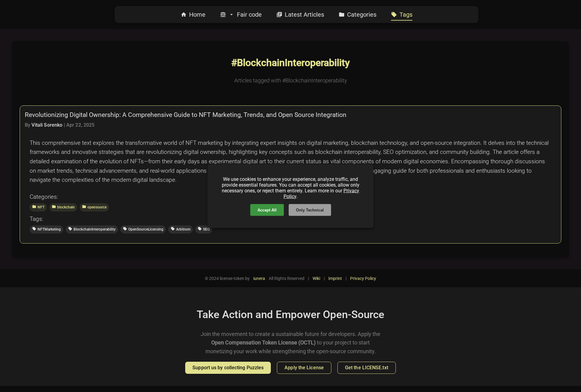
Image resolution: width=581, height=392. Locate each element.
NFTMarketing (46, 229)
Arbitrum (180, 229)
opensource (94, 206)
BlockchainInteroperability (92, 229)
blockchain (63, 206)
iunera (259, 278)
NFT (38, 206)
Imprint (335, 278)
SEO (204, 229)
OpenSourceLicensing (143, 229)
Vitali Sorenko (46, 125)
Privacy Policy (363, 278)
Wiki (316, 278)
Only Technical (310, 210)
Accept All (267, 210)
